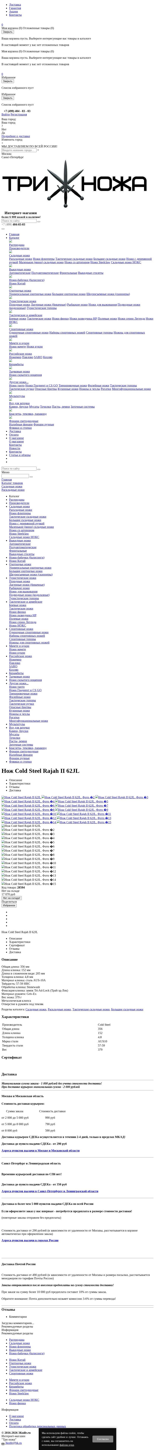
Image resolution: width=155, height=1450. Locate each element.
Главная (14, 234)
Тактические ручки (21, 388)
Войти (6, 114)
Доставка (15, 4)
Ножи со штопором (77, 262)
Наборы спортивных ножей (67, 332)
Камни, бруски (18, 406)
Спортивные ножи (21, 329)
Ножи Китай (17, 283)
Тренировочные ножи (73, 385)
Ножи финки (60, 318)
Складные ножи (19, 255)
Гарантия (15, 8)
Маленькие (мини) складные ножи (41, 262)
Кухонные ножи (68, 388)
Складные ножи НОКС (126, 262)
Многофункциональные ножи (131, 388)
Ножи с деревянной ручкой (26, 523)
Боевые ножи (17, 318)
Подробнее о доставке (16, 136)
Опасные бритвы (46, 388)
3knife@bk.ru (13, 1443)
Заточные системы (83, 406)
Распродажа (16, 244)
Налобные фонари (21, 424)
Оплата (14, 434)
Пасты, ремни (61, 406)
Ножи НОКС (17, 625)
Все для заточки (19, 403)
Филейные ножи (98, 385)
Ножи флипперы (44, 258)
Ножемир (15, 357)
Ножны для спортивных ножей (29, 642)
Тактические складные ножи (74, 258)
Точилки (45, 406)
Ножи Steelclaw (100, 262)
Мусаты (34, 406)
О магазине (16, 438)
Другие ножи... (19, 382)
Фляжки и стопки (20, 427)
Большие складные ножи (109, 258)
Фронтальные (68, 272)
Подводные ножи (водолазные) (29, 594)
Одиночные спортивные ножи (29, 332)
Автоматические (20, 272)
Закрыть (7, 31)
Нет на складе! (11, 898)
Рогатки (106, 388)
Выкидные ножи (20, 269)
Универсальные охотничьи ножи (30, 294)
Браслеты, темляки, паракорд (27, 413)
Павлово (27, 357)
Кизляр (47, 357)
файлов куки (67, 1445)
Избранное (9, 905)
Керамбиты (16, 364)
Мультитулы (17, 396)
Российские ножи (20, 353)
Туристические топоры (42, 308)
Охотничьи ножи (20, 290)
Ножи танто (17, 385)
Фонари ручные (43, 424)
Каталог (14, 237)
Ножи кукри (35, 346)
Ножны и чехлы (89, 388)
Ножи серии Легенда (131, 318)
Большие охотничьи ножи (69, 294)
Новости (14, 448)
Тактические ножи (39, 318)
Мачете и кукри (19, 343)
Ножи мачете (17, 346)
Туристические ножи (22, 301)
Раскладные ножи (20, 258)
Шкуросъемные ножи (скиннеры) (108, 294)
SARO (38, 357)
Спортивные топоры (99, 332)
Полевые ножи (107, 318)
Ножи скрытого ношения (25, 374)
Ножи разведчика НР (83, 318)
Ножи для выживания (102, 304)
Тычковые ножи (19, 371)
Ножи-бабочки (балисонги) (26, 280)
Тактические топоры (123, 385)
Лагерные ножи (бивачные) (48, 304)
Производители (19, 248)
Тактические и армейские (25, 315)
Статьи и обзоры (20, 455)
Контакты (15, 14)
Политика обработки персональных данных (37, 1426)
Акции (13, 11)
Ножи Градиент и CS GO (41, 385)
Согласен (103, 1439)
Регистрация (19, 114)
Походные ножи (19, 304)
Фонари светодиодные (23, 421)
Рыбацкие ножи (77, 304)
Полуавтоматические (45, 272)
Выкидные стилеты (90, 272)
